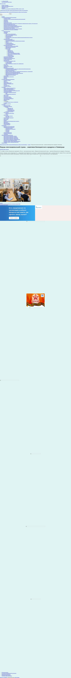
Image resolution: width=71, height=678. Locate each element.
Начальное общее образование (7, 675)
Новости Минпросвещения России (9, 88)
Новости (5, 81)
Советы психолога (7, 124)
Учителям (5, 33)
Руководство (6, 21)
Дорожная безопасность (8, 132)
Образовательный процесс (8, 39)
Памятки (5, 100)
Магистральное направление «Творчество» (11, 137)
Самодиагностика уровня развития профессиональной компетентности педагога (19, 37)
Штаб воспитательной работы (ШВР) (12, 46)
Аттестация (8, 38)
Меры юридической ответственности (12, 74)
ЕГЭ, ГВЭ (7, 116)
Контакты (5, 78)
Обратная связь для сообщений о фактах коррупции (14, 73)
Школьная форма (6, 99)
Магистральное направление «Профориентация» (12, 139)
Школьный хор (10, 50)
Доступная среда (6, 85)
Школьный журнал (5, 7)
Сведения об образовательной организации (9, 17)
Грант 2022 (5, 64)
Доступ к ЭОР (6, 118)
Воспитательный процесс (8, 45)
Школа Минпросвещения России (7, 135)
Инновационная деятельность (9, 76)
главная (29, 144)
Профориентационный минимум (9, 58)
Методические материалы (10, 70)
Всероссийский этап (11, 110)
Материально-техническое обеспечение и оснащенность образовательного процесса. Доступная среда (21, 23)
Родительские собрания (8, 97)
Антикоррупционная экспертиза (11, 69)
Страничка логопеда (7, 103)
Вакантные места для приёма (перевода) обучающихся (13, 26)
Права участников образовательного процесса (11, 121)
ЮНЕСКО (5, 67)
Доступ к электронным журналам (11, 34)
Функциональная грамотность (11, 94)
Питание (5, 84)
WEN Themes (17, 677)
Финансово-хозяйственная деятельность (10, 25)
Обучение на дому (9, 42)
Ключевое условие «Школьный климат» (10, 140)
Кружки (9, 49)
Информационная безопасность (9, 127)
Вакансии (5, 77)
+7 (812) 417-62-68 (5, 1)
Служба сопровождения (8, 59)
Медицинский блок (7, 123)
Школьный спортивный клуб (10, 47)
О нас (3, 30)
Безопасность (4, 125)
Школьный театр (10, 51)
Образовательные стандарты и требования (11, 29)
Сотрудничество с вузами (8, 66)
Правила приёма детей (7, 82)
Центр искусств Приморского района (14, 54)
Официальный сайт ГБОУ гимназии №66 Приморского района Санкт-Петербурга (13, 12)
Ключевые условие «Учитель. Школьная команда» (12, 141)
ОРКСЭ (7, 41)
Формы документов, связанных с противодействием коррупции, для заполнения (19, 71)
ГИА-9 (7, 114)
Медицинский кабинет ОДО (8, 83)
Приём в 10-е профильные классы (7, 6)
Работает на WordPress (3, 677)
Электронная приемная (8, 91)
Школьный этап (10, 108)
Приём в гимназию (5, 5)
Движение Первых (11, 55)
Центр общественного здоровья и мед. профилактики (14, 63)
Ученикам (3, 104)
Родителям (3, 87)
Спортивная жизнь (11, 52)
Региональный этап (11, 109)
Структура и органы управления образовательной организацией (14, 19)
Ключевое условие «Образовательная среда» (11, 142)
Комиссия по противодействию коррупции (13, 72)
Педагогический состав (8, 22)
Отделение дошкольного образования (8, 79)
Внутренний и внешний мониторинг (10, 92)
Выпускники (6, 119)
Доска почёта (6, 75)
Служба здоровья (8, 62)
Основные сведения (7, 18)
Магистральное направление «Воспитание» (11, 138)
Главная (3, 16)
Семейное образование (9, 43)
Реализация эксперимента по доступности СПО (12, 90)
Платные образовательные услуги (9, 24)
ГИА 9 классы (6, 112)
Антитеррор (6, 134)
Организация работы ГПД (10, 40)
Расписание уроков (7, 105)
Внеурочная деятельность (8, 57)
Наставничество (8, 36)
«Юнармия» (6, 32)
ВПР (6, 93)
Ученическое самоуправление (9, 56)
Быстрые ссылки (3, 3)
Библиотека (6, 122)
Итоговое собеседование (10, 113)
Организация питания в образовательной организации (13, 28)
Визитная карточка (7, 31)
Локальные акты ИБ (9, 128)
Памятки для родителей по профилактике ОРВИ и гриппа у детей (13, 8)
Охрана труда (6, 65)
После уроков (8, 48)
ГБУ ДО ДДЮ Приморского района (14, 53)
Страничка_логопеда (7, 86)
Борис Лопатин (6, 149)
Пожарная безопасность (8, 133)
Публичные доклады (7, 96)
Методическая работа (9, 35)
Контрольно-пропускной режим (9, 126)
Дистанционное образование (10, 44)
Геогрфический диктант (4, 204)
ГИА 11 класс (6, 115)
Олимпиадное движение (8, 106)
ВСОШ (7, 107)
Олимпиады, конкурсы (9, 111)
